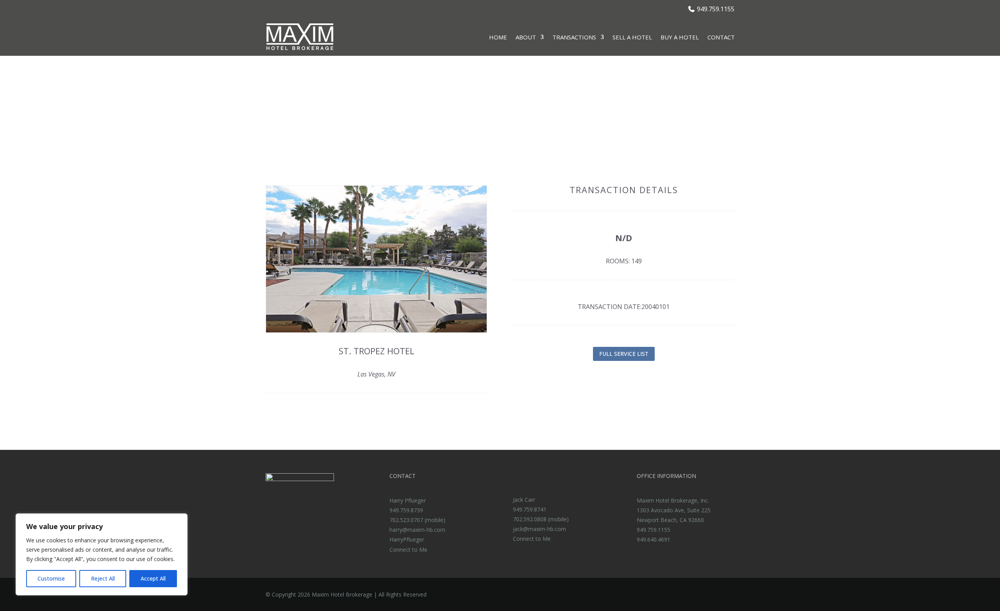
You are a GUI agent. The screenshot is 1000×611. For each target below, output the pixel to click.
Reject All (103, 578)
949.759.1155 (715, 9)
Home (498, 37)
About (526, 37)
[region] (102, 554)
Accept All (153, 578)
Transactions (574, 37)
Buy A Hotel (680, 37)
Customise (51, 578)
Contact (721, 37)
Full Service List (623, 353)
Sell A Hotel (632, 37)
